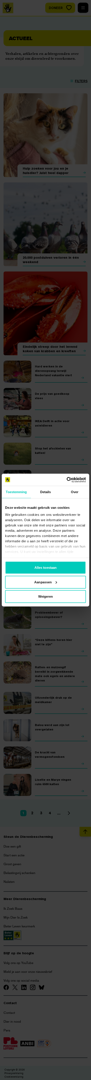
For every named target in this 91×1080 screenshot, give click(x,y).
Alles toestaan (45, 567)
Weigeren (45, 596)
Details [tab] (45, 492)
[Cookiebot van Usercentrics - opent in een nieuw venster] (66, 480)
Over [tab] (74, 492)
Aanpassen (43, 582)
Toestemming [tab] (16, 492)
